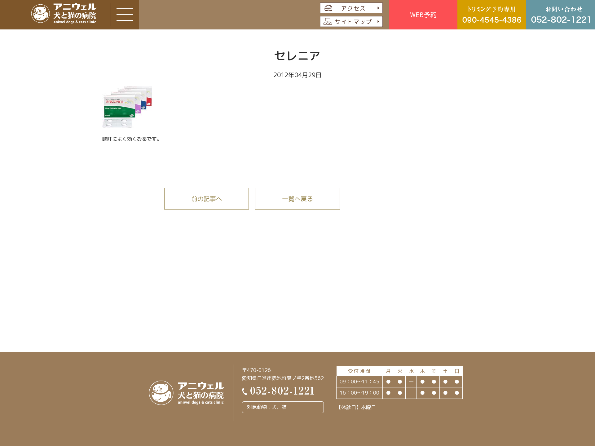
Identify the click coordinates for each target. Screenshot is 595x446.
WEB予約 (423, 14)
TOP (563, 410)
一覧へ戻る (297, 198)
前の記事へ (206, 198)
